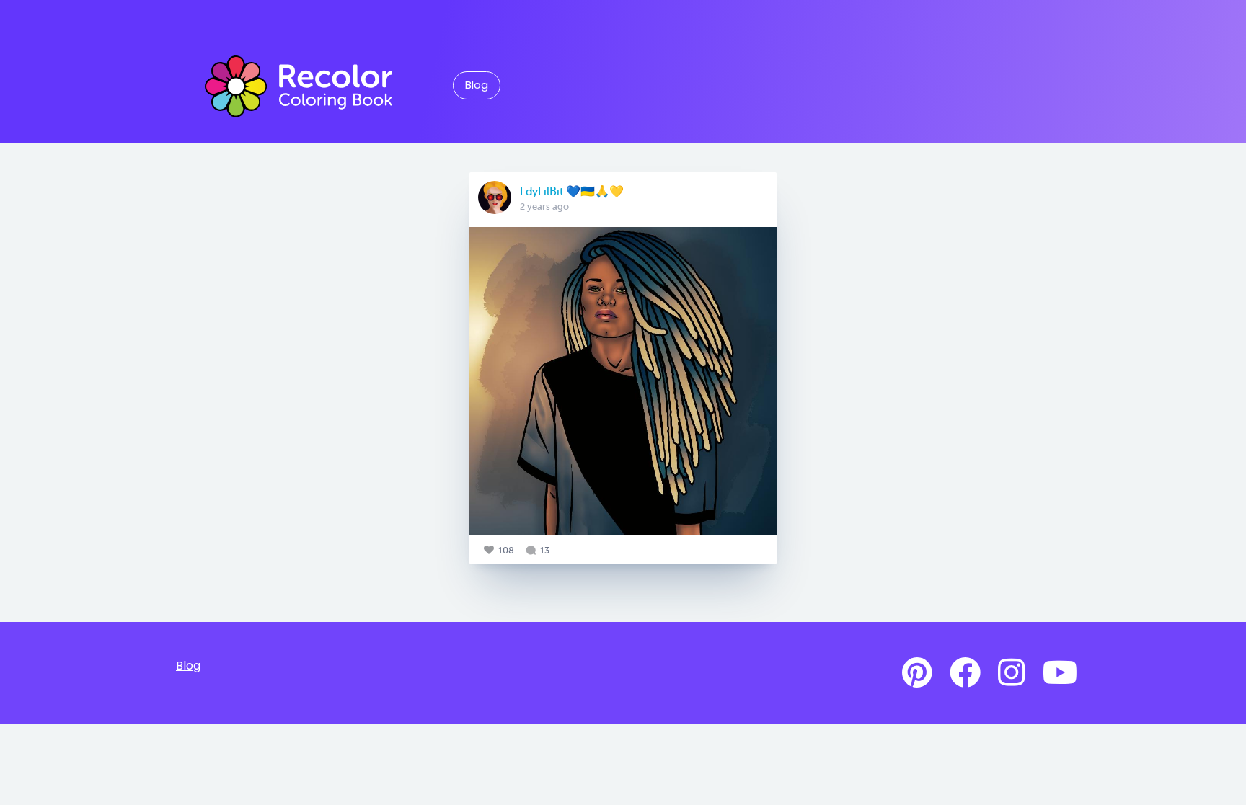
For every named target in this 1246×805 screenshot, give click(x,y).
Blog (476, 85)
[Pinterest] (917, 673)
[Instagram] (1011, 673)
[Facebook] (965, 673)
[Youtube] (1060, 673)
